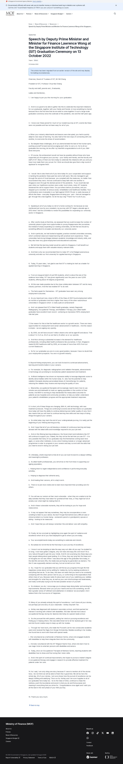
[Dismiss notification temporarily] (116, 5)
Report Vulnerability (12, 757)
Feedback (89, 745)
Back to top (35, 705)
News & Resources (41, 24)
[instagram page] (92, 733)
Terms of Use (42, 757)
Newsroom (53, 24)
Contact (88, 742)
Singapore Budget (11, 738)
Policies (8, 732)
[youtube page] (107, 733)
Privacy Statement (29, 757)
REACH (51, 757)
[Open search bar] (115, 13)
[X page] (102, 733)
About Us (9, 729)
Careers (8, 741)
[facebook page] (87, 733)
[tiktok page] (97, 733)
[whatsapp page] (87, 738)
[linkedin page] (112, 733)
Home (30, 24)
